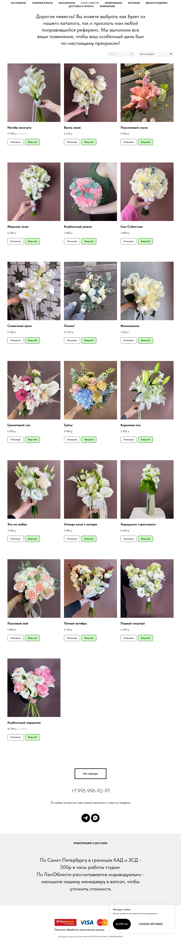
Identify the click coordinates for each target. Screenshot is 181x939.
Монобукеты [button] (67, 3)
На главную (18, 3)
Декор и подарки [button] (156, 3)
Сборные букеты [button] (42, 3)
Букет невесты (90, 3)
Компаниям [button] (107, 6)
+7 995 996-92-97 (90, 791)
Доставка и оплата (81, 6)
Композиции (113, 3)
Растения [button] (134, 3)
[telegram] (85, 818)
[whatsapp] (95, 818)
